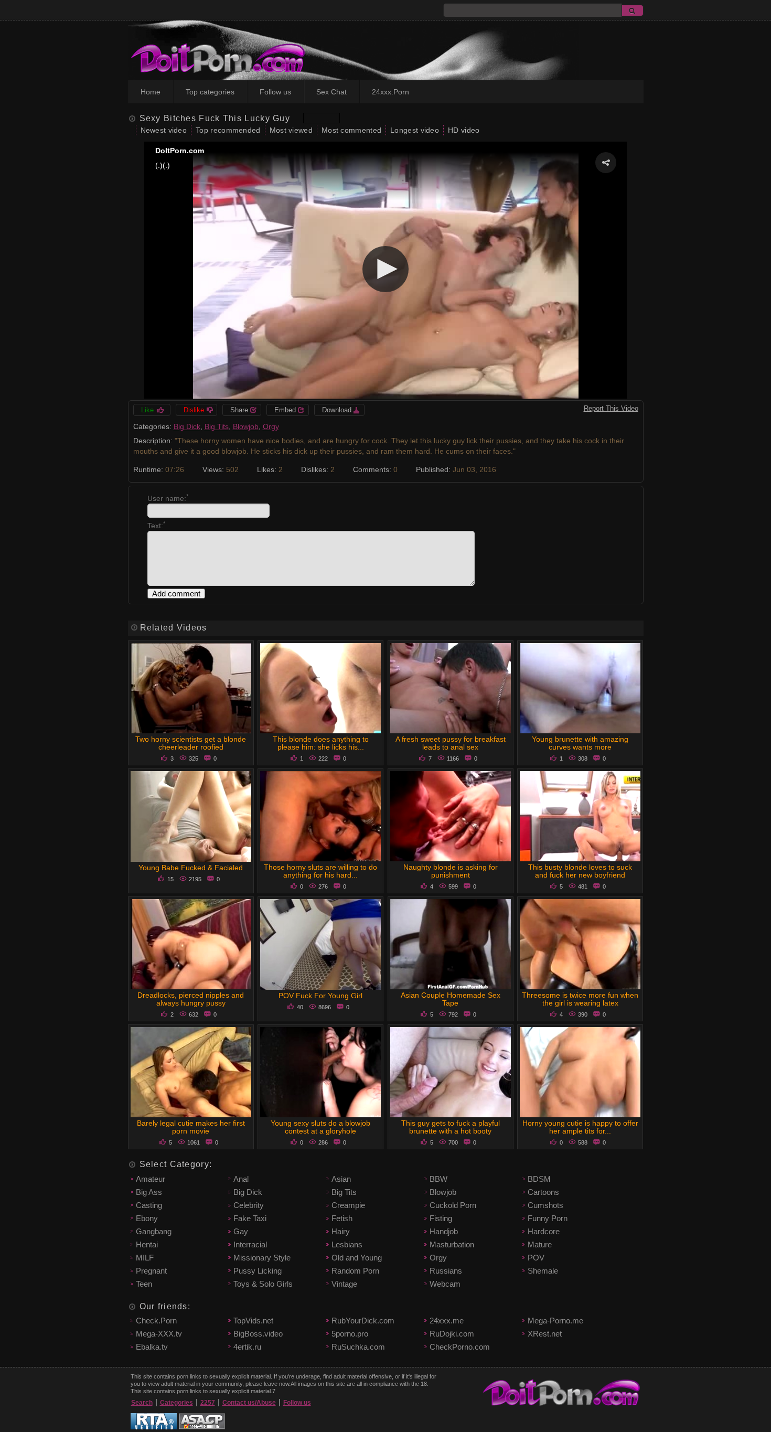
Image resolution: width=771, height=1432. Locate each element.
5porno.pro (349, 1333)
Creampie (348, 1205)
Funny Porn (547, 1218)
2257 (207, 1402)
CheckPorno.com (460, 1346)
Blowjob (246, 426)
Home (150, 92)
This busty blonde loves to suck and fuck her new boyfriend (580, 871)
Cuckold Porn (453, 1205)
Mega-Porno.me (555, 1320)
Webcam (445, 1283)
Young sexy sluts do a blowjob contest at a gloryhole (320, 1127)
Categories (176, 1402)
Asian (341, 1178)
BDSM (539, 1178)
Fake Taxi (249, 1218)
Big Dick (187, 426)
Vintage (344, 1283)
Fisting (441, 1218)
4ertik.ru (247, 1346)
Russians (446, 1270)
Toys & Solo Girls (263, 1283)
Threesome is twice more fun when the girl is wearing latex (580, 999)
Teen (144, 1283)
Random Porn (355, 1270)
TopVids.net (253, 1320)
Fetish (341, 1218)
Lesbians (346, 1244)
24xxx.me (447, 1320)
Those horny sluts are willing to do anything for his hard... (320, 871)
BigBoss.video (258, 1333)
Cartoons (543, 1192)
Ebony (147, 1218)
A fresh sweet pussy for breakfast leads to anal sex (450, 743)
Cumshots (545, 1205)
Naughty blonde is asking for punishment (450, 871)
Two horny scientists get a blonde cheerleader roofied (190, 743)
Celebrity (248, 1205)
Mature (540, 1244)
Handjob (444, 1231)
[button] (605, 162)
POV (536, 1257)
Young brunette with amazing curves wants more (580, 743)
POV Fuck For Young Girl (320, 995)
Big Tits (217, 426)
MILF (145, 1257)
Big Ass (149, 1192)
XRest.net (545, 1333)
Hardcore (544, 1231)
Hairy (340, 1231)
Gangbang (154, 1231)
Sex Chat (331, 92)
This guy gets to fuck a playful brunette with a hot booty (450, 1127)
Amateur (150, 1178)
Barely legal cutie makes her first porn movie (191, 1127)
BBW (438, 1178)
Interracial (250, 1244)
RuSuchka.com (358, 1346)
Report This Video (611, 408)
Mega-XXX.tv (159, 1333)
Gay (240, 1231)
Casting (149, 1205)
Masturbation (452, 1244)
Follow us (275, 92)
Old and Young (356, 1257)
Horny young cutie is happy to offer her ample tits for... (580, 1127)
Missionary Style (262, 1257)
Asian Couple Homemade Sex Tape (450, 999)
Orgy (271, 426)
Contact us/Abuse (249, 1402)
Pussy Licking (257, 1270)
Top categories (210, 92)
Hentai (147, 1244)
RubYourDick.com (362, 1320)
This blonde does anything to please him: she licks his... (321, 743)
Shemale (543, 1270)
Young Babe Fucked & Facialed (190, 867)
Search (142, 1402)
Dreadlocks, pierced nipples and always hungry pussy (190, 999)
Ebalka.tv (152, 1346)
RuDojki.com (452, 1333)
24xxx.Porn (390, 92)
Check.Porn (156, 1320)
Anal (241, 1178)
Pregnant (151, 1270)
